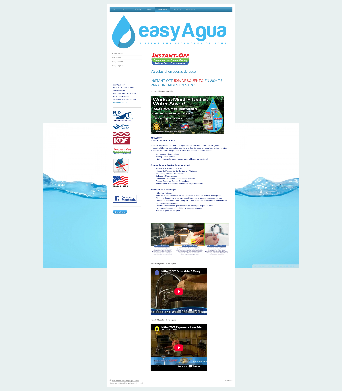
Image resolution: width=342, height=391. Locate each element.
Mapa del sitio (134, 381)
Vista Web (228, 381)
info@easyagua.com (120, 102)
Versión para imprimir (120, 381)
